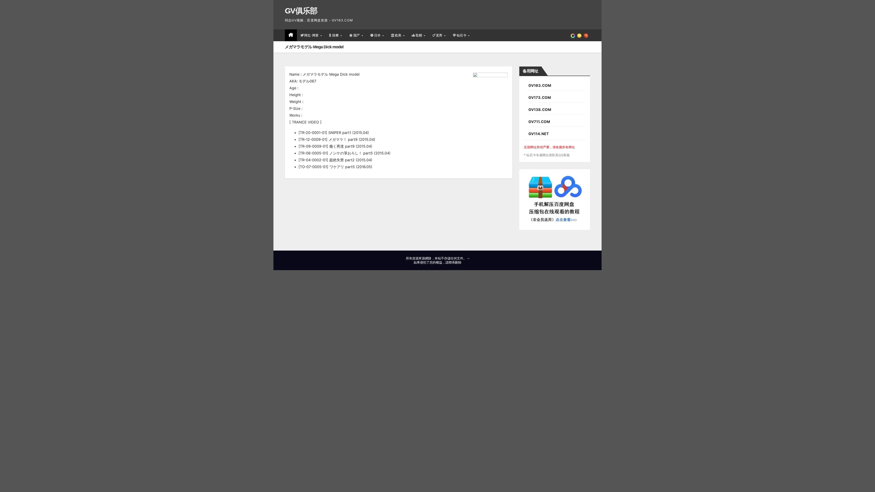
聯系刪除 (455, 262)
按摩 (336, 35)
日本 (378, 35)
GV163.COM (539, 85)
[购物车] (579, 35)
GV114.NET (538, 133)
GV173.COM (539, 97)
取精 (419, 35)
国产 (357, 35)
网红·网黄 (312, 35)
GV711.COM (539, 121)
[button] (586, 35)
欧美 (399, 35)
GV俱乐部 (301, 10)
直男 (440, 35)
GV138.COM (539, 109)
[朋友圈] (573, 35)
